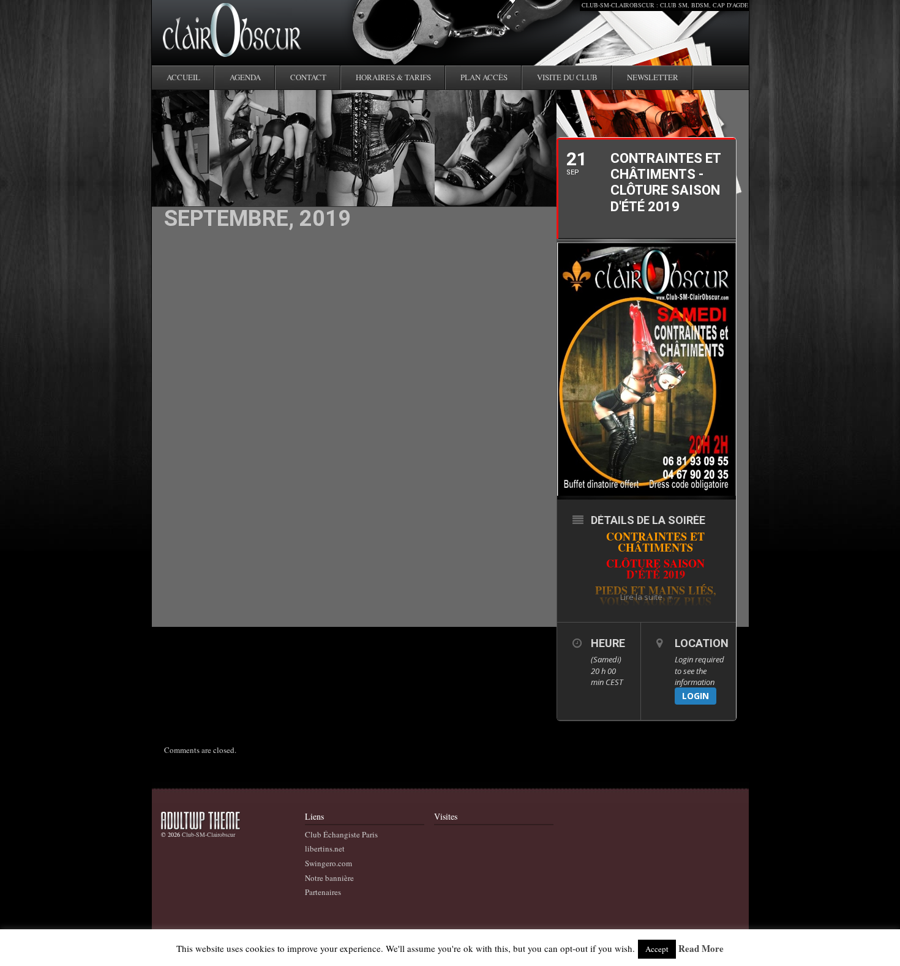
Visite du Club (567, 77)
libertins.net (325, 848)
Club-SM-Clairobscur (208, 834)
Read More (701, 949)
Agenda (245, 77)
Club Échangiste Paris (341, 834)
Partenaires (323, 891)
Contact (308, 77)
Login (695, 696)
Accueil (183, 77)
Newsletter (652, 77)
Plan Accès (484, 77)
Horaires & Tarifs (393, 77)
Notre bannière (329, 877)
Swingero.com (328, 863)
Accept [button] (657, 948)
